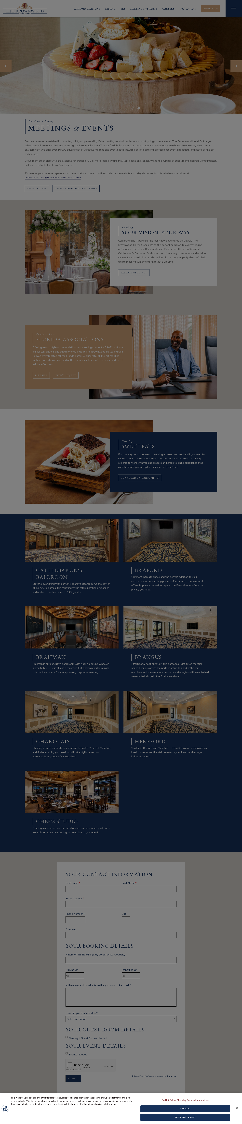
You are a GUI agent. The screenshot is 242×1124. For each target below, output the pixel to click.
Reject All (185, 1108)
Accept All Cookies (185, 1117)
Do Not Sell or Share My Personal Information (185, 1100)
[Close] (236, 1108)
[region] (121, 1108)
